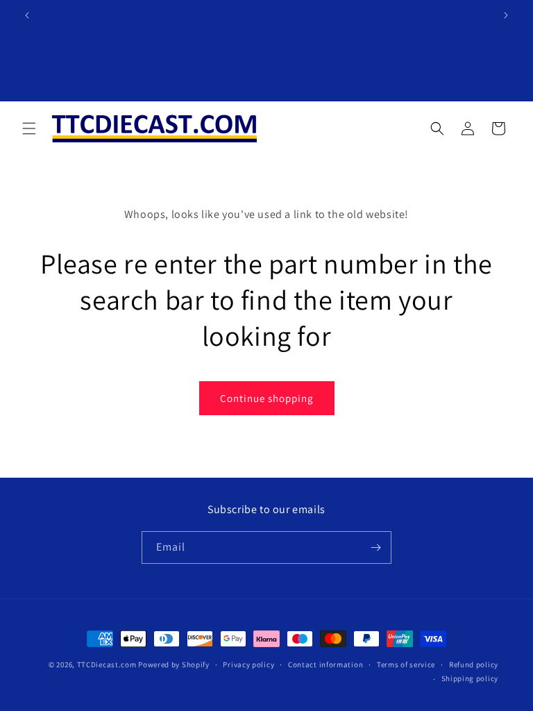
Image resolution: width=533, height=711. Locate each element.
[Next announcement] (506, 15)
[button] (29, 128)
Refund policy (473, 664)
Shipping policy (470, 678)
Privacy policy (248, 664)
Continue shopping (267, 398)
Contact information (325, 664)
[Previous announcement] (27, 15)
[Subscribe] (375, 547)
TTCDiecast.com (107, 664)
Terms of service (406, 664)
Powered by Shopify (174, 664)
